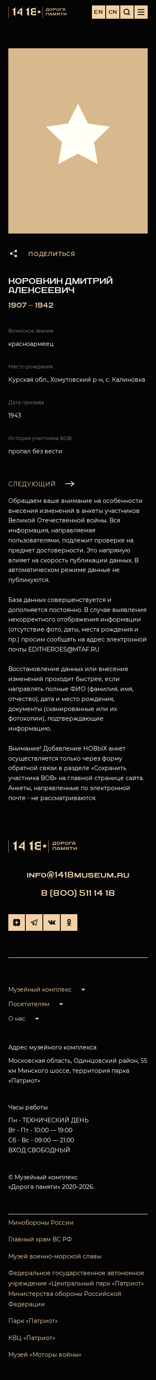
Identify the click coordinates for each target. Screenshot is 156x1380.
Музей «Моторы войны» (45, 1354)
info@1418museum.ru (78, 874)
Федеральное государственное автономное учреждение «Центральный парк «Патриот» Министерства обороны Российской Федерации (76, 1288)
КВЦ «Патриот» (31, 1338)
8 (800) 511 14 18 (78, 893)
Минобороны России (41, 1222)
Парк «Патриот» (33, 1321)
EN (98, 12)
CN (113, 12)
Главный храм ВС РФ (40, 1239)
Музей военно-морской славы (55, 1256)
